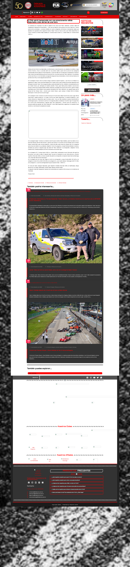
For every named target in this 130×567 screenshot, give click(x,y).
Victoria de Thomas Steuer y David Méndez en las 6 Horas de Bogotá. (51, 350)
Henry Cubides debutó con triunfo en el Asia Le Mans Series (48, 290)
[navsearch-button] (88, 12)
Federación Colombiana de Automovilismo (39, 5)
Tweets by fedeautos (86, 123)
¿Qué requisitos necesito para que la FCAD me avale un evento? (67, 477)
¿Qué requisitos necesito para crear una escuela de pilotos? (66, 480)
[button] (76, 477)
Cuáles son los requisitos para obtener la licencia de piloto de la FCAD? (68, 489)
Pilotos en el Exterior (75, 195)
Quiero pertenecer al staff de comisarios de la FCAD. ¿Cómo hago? (67, 492)
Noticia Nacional (59, 347)
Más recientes (32, 373)
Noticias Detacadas (65, 195)
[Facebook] (32, 13)
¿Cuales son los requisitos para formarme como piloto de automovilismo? (69, 486)
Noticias (49, 266)
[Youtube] (37, 13)
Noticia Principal (50, 287)
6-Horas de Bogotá (50, 347)
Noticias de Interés (55, 195)
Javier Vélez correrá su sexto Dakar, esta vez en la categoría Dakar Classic (53, 270)
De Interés (47, 195)
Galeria (93, 90)
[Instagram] (35, 13)
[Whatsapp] (42, 13)
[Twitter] (40, 13)
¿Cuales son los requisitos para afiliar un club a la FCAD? (65, 483)
